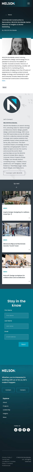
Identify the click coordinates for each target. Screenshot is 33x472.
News (9, 15)
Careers (22, 390)
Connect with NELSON (14, 173)
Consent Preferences (7, 465)
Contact (8, 390)
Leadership (6, 410)
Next (23, 344)
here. (3, 81)
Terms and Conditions (5, 460)
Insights (5, 414)
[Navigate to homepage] (8, 3)
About (5, 402)
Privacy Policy (6, 457)
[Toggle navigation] (28, 3)
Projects (5, 406)
